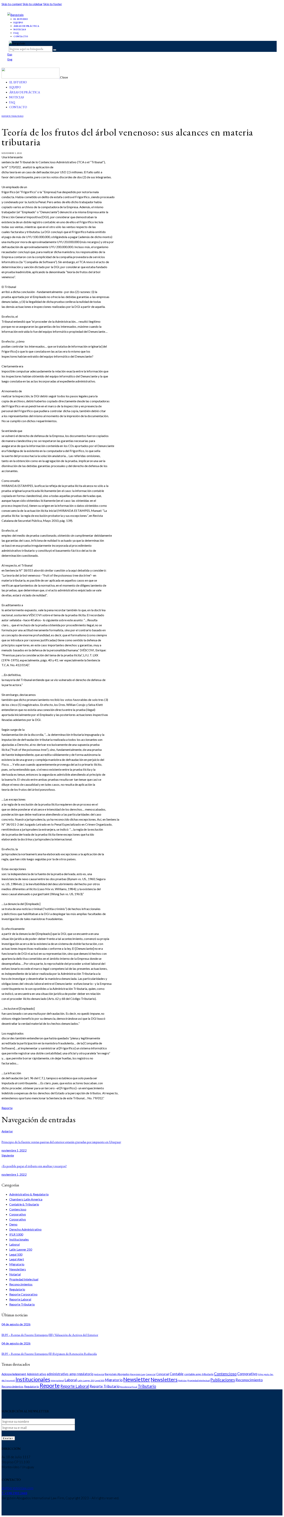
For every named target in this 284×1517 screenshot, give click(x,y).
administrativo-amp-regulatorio (70, 1374)
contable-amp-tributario (198, 1374)
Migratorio (16, 1264)
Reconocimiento (249, 1380)
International (57, 1380)
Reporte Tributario (12, 116)
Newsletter (136, 1379)
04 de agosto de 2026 (16, 1324)
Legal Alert (16, 1259)
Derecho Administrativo (25, 1229)
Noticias (182, 1380)
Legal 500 (15, 1254)
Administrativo (36, 1374)
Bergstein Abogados (117, 1374)
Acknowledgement (14, 1374)
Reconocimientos (21, 1284)
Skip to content (12, 4)
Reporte (7, 1108)
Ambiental (99, 1374)
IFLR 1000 (16, 1234)
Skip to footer (52, 4)
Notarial (15, 1274)
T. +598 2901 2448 (14, 1493)
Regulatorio (17, 1289)
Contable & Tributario (24, 1204)
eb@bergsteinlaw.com (17, 1488)
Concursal (162, 1374)
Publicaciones (222, 1379)
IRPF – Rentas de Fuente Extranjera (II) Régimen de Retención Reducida (49, 1354)
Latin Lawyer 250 (20, 1249)
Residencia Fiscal (128, 1387)
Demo (13, 1224)
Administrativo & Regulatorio (29, 1194)
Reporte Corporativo (23, 1294)
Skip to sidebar (33, 4)
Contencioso (17, 1209)
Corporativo (17, 1214)
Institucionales (19, 1239)
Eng (9, 59)
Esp (9, 54)
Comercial (151, 1374)
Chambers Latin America (25, 1199)
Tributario (147, 1386)
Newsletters (17, 1269)
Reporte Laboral (20, 1299)
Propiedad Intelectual (23, 1279)
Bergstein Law (137, 1374)
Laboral (14, 1244)
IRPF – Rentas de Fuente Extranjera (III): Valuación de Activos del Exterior (50, 1335)
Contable (177, 1374)
